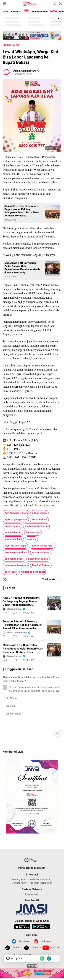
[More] (42, 612)
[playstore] (41, 927)
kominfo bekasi (13, 539)
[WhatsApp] (42, 958)
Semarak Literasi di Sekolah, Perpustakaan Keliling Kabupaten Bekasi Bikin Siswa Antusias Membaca (21, 211)
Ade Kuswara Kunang (17, 513)
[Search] (55, 3)
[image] (54, 603)
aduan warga (39, 513)
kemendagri (33, 532)
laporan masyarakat (42, 546)
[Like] (8, 958)
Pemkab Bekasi (41, 565)
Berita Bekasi (39, 519)
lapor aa (31, 539)
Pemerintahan (11, 44)
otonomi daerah (41, 552)
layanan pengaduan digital (17, 552)
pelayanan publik (38, 559)
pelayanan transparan (17, 565)
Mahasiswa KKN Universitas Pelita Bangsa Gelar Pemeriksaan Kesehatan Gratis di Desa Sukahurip (22, 267)
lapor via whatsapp (15, 546)
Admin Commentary (24, 71)
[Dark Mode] (60, 3)
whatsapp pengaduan (33, 572)
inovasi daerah (13, 532)
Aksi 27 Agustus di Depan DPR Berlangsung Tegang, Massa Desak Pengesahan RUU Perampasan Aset (21, 601)
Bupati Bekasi (12, 526)
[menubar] (4, 3)
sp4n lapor (11, 572)
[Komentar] (17, 958)
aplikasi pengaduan (16, 519)
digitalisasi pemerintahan (37, 526)
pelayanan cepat (14, 559)
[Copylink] (49, 958)
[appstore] (22, 927)
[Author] (7, 72)
